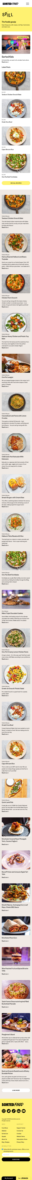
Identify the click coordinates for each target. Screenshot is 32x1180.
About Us (4, 1139)
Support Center (21, 1128)
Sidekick (4, 1131)
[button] (27, 3)
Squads (4, 1136)
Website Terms (21, 1136)
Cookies (19, 1133)
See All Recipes (16, 183)
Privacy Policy (20, 1142)
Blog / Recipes (5, 1142)
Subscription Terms (22, 1139)
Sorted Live (5, 1133)
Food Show (5, 1128)
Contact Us (20, 1131)
